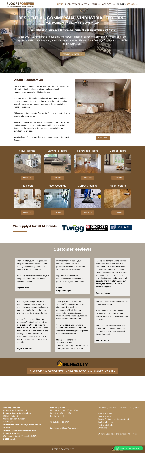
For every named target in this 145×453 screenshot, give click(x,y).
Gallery (96, 4)
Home (60, 4)
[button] (128, 448)
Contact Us (108, 4)
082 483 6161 (132, 4)
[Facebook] (113, 449)
